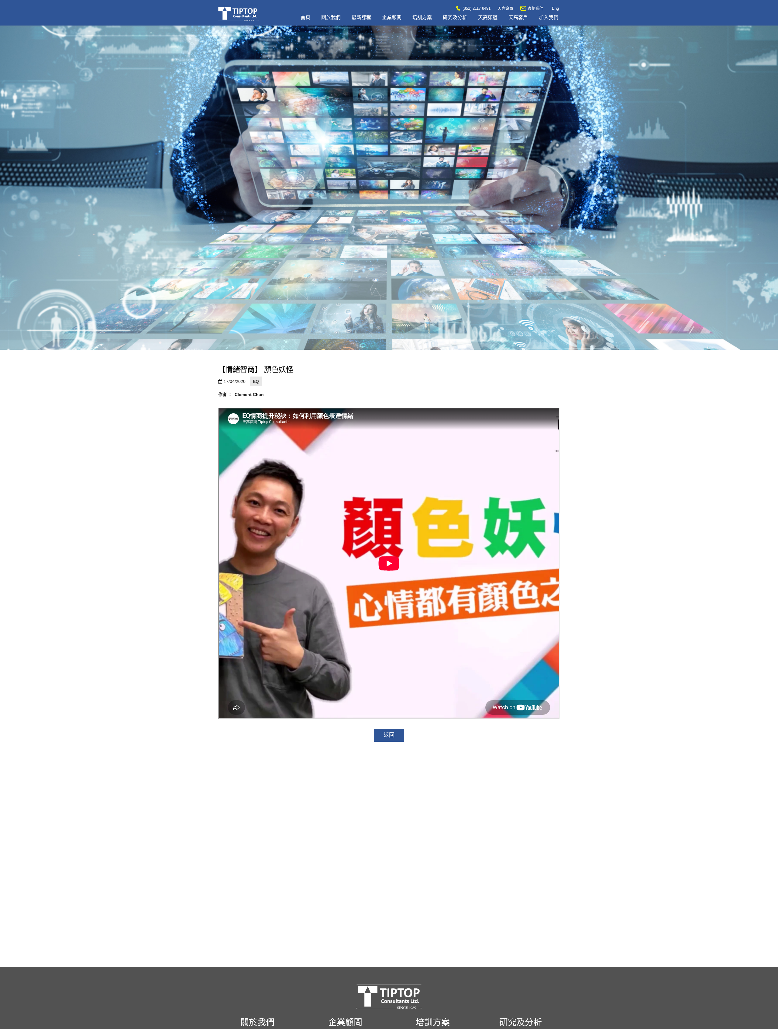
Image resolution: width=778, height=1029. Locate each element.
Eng (555, 8)
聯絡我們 (535, 8)
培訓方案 (422, 17)
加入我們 (548, 17)
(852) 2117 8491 (476, 8)
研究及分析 (455, 17)
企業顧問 (391, 17)
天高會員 (505, 8)
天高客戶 (518, 17)
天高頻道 (487, 17)
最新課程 (361, 17)
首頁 (305, 17)
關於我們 (331, 17)
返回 (389, 735)
